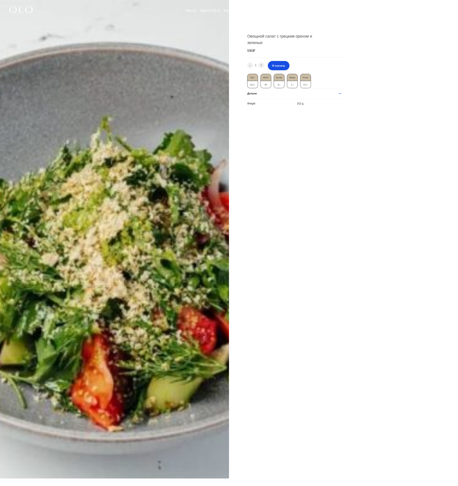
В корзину (278, 65)
